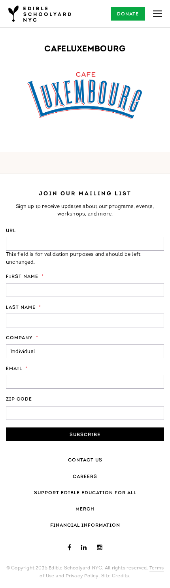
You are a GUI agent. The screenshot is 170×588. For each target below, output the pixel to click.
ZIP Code (19, 399)
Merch (85, 509)
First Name (25, 276)
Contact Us (85, 460)
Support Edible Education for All (85, 493)
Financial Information (85, 525)
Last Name (23, 307)
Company (22, 338)
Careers (85, 477)
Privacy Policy (82, 576)
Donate (128, 14)
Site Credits (115, 576)
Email (17, 369)
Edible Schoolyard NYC (39, 14)
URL (11, 231)
